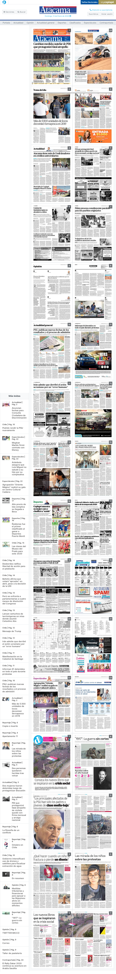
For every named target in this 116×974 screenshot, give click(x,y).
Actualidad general (45, 22)
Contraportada (106, 22)
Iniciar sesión (106, 14)
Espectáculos (90, 22)
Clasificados (75, 22)
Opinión (30, 22)
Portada (6, 22)
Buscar (22, 12)
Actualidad (18, 22)
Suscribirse (93, 14)
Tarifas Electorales (89, 2)
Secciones (9, 12)
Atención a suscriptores (102, 10)
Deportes (62, 22)
